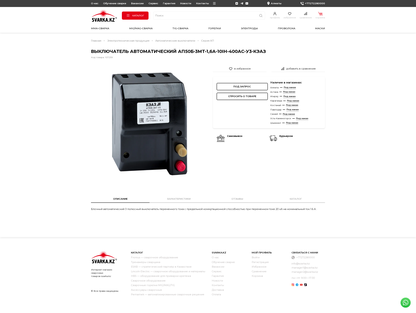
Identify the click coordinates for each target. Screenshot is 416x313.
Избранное (259, 266)
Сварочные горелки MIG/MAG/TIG (153, 285)
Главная (96, 40)
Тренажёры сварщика (145, 262)
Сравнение (259, 271)
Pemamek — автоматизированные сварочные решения (167, 294)
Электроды (249, 28)
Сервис (153, 3)
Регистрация (260, 262)
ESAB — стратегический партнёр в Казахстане (161, 266)
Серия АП (207, 40)
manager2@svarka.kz (305, 271)
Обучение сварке (114, 3)
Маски (320, 28)
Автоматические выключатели (175, 40)
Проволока (286, 28)
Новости (185, 3)
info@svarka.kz (301, 263)
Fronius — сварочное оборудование (154, 257)
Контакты (202, 3)
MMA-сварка (100, 28)
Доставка (218, 289)
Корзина (257, 275)
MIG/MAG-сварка (141, 28)
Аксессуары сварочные (146, 289)
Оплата (216, 294)
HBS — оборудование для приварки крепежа (161, 275)
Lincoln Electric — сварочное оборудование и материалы (168, 271)
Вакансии (137, 3)
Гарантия (169, 3)
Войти (256, 257)
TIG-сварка (180, 28)
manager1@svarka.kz (305, 267)
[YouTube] (247, 3)
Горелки (214, 28)
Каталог (138, 15)
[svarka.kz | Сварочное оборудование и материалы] (104, 257)
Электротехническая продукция (128, 40)
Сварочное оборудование (148, 280)
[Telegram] (241, 3)
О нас (94, 3)
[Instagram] (236, 3)
